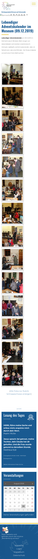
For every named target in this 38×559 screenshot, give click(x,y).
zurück (19, 409)
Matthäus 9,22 (10, 450)
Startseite (19, 545)
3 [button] (16, 15)
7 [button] (27, 15)
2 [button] (14, 15)
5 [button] (22, 15)
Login (19, 549)
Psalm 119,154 (10, 433)
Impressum (19, 552)
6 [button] (24, 15)
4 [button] (19, 15)
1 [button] (11, 15)
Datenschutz (19, 555)
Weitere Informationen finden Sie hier (13, 464)
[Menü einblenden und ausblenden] (33, 4)
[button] (32, 483)
